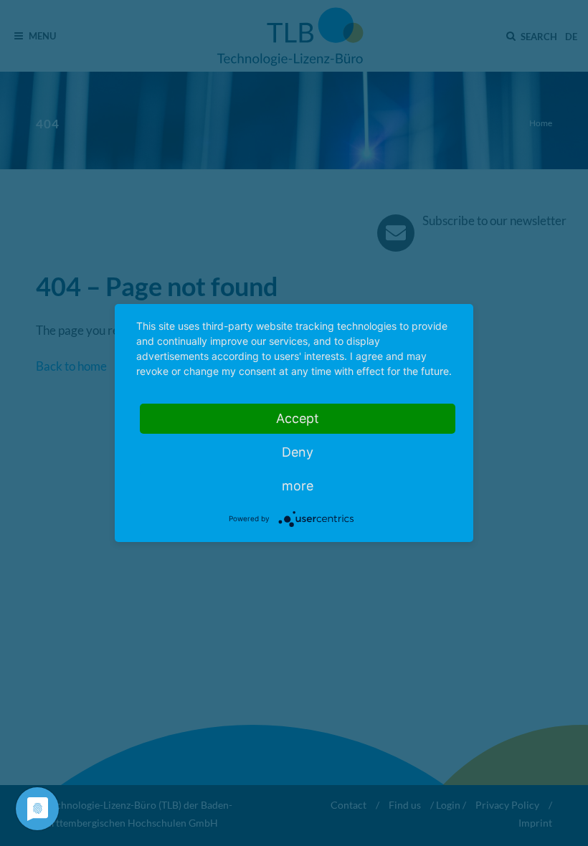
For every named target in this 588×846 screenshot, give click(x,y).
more (297, 485)
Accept (297, 418)
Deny (297, 452)
